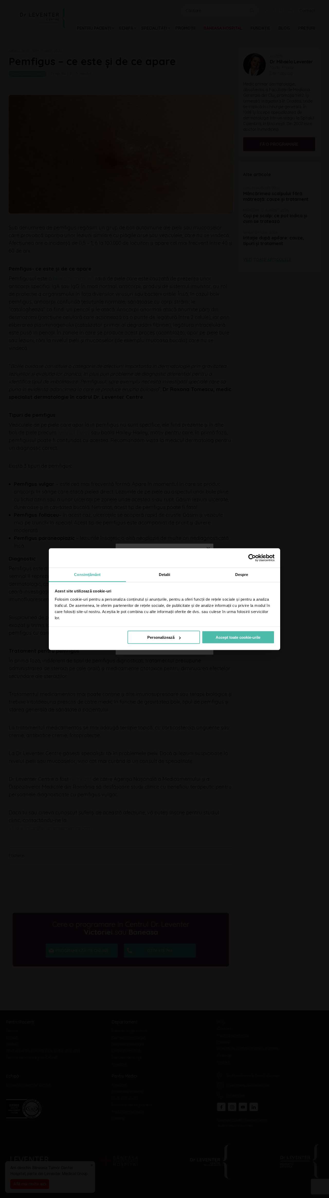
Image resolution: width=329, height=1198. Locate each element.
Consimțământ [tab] (87, 574)
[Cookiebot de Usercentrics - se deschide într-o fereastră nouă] (252, 558)
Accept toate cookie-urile (238, 637)
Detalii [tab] (164, 574)
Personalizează (161, 637)
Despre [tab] (241, 574)
